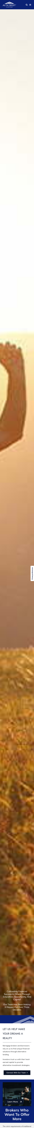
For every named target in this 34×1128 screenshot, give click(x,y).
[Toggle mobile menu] (30, 5)
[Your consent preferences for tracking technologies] (32, 573)
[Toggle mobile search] (27, 5)
